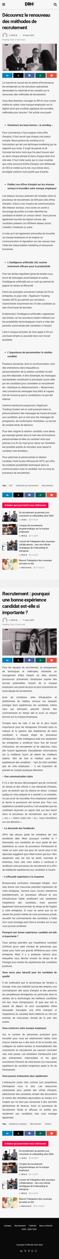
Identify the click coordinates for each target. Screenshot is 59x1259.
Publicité (32, 1226)
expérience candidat (18, 1124)
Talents (48, 1124)
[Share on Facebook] (29, 75)
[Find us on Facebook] (28, 1251)
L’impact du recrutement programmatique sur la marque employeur (34, 528)
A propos (7, 1226)
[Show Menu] (3, 4)
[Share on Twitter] (18, 75)
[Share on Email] (51, 75)
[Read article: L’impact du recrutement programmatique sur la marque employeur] (9, 529)
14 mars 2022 (28, 35)
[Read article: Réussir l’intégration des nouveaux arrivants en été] (9, 564)
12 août (34, 536)
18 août (34, 520)
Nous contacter (45, 1226)
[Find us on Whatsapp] (36, 1251)
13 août (34, 555)
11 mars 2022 (28, 620)
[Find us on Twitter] (25, 1251)
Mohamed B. (26, 568)
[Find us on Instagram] (32, 1251)
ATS (10, 486)
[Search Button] (55, 4)
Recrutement (47, 486)
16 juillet (40, 568)
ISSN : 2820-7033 (29, 1229)
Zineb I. (24, 520)
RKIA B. (14, 35)
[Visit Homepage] (29, 5)
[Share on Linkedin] (7, 75)
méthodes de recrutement (27, 486)
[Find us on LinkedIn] (21, 1251)
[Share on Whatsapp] (40, 75)
